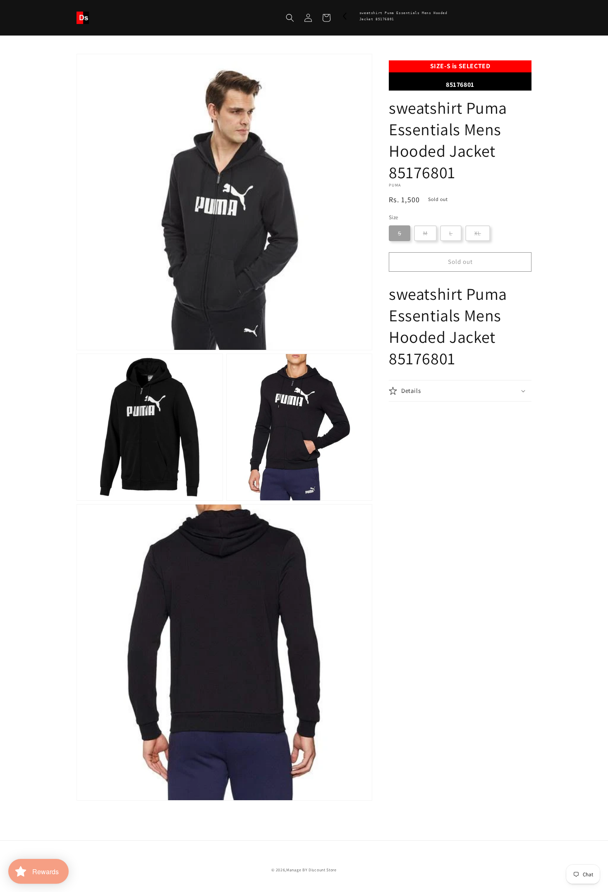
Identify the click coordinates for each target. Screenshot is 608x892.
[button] (290, 18)
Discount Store (323, 870)
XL (477, 233)
